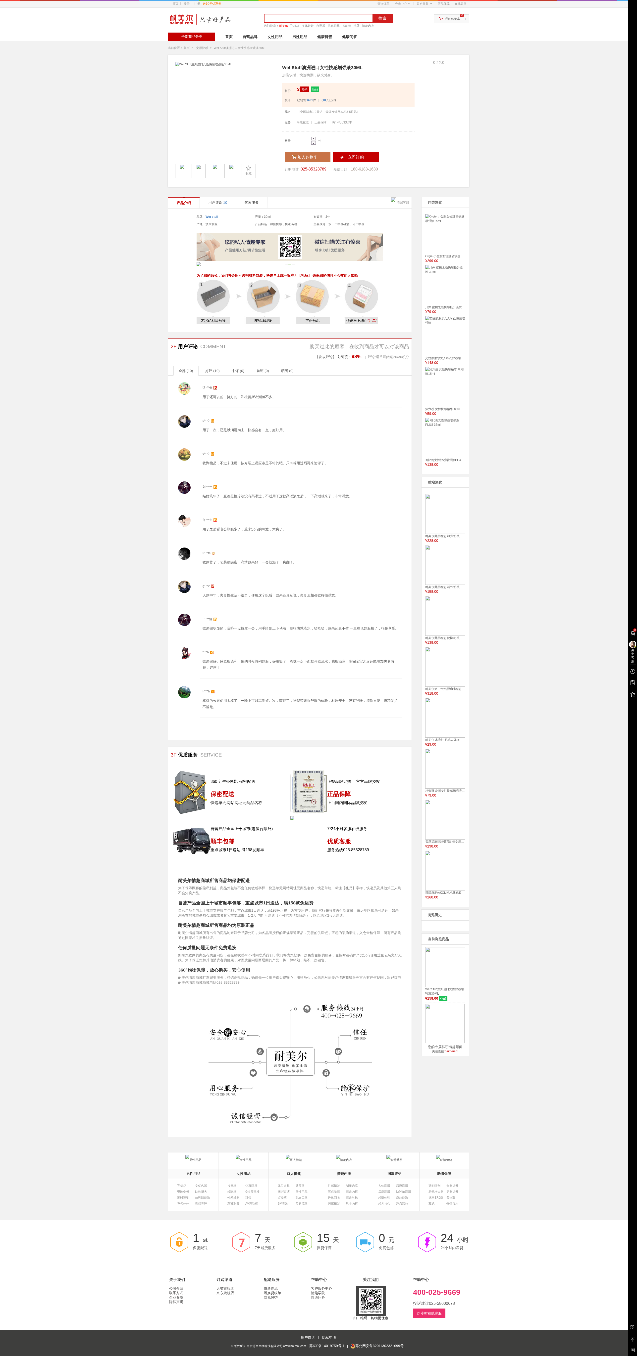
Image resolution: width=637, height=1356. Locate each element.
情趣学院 (318, 1293)
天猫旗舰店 (225, 1288)
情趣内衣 (368, 26)
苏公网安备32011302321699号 (379, 1346)
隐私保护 (271, 1297)
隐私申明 (329, 1337)
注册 (207, 3)
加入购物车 (308, 157)
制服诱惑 (352, 1185)
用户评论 (217, 203)
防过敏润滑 (403, 1191)
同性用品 (302, 1191)
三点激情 (334, 1191)
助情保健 (444, 1174)
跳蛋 (357, 26)
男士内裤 (352, 1203)
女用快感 (202, 48)
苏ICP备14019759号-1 (327, 1346)
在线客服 (461, 3)
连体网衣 (334, 1197)
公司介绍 (176, 1288)
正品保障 (444, 3)
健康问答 (349, 37)
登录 (187, 3)
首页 (175, 3)
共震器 (300, 1185)
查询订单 (383, 3)
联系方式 (176, 1293)
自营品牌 (250, 37)
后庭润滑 (384, 1191)
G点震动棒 (252, 1191)
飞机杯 (294, 26)
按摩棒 (231, 1185)
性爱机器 (233, 1197)
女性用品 (274, 37)
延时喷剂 (183, 1197)
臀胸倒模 (183, 1191)
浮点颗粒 (402, 1203)
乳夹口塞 (302, 1197)
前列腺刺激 (202, 1197)
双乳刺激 (233, 1203)
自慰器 (320, 26)
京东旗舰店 (225, 1293)
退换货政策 (272, 1293)
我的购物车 (452, 19)
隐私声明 (176, 1302)
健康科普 (324, 37)
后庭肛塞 (302, 1203)
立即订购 (356, 157)
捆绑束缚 (284, 1191)
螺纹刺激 (402, 1197)
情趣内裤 (352, 1191)
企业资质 (176, 1297)
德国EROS (435, 1197)
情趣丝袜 (352, 1197)
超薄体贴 (384, 1197)
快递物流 (271, 1288)
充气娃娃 (183, 1203)
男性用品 (299, 37)
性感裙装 (334, 1185)
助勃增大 (201, 1191)
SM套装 (283, 1203)
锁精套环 (201, 1203)
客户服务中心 (321, 1288)
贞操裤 (282, 1197)
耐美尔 (283, 26)
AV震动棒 (251, 1203)
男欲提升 (452, 1191)
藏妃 (431, 1203)
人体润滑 (384, 1185)
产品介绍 (184, 203)
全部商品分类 (191, 37)
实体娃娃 (308, 26)
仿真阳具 (334, 26)
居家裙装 (334, 1203)
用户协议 (308, 1337)
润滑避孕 (394, 1174)
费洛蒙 (450, 1197)
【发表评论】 (325, 357)
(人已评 (328, 100)
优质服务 (252, 203)
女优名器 (201, 1185)
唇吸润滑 (402, 1185)
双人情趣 (294, 1174)
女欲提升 (452, 1185)
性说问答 (318, 1297)
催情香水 (452, 1203)
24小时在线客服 (429, 1313)
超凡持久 (384, 1203)
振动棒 (346, 26)
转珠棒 (231, 1191)
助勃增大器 (435, 1191)
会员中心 (401, 3)
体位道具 (284, 1185)
